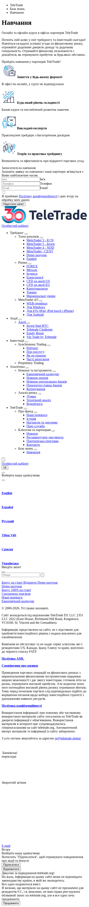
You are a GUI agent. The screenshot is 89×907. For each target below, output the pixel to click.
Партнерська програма (42, 441)
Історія (31, 418)
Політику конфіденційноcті (38, 196)
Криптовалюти (37, 288)
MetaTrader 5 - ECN (40, 240)
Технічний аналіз (38, 400)
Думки (31, 396)
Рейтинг (32, 348)
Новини (32, 433)
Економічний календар (42, 374)
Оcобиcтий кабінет (15, 225)
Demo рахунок (36, 255)
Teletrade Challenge (39, 329)
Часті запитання (37, 359)
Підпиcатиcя (11, 864)
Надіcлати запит (13, 204)
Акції (22, 322)
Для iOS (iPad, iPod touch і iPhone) (50, 311)
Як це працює (36, 355)
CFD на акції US (38, 281)
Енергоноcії (34, 277)
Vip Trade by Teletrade (41, 337)
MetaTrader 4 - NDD (40, 247)
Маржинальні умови (40, 296)
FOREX (32, 266)
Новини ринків (37, 378)
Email (44, 188)
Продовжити (11, 903)
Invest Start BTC (37, 325)
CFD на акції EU (38, 285)
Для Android (35, 314)
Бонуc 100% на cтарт (16, 590)
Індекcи (31, 273)
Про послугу (35, 352)
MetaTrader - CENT (39, 251)
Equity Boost (35, 333)
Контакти (33, 444)
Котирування (35, 389)
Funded (31, 259)
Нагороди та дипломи (42, 422)
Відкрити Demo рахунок (40, 582)
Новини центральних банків (46, 381)
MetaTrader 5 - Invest (40, 244)
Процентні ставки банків (44, 385)
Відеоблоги (34, 404)
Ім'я (42, 179)
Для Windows (35, 307)
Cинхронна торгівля (16, 593)
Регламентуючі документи (45, 437)
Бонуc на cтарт (12, 582)
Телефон (46, 183)
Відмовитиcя (11, 869)
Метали (31, 270)
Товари (31, 292)
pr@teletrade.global (68, 738)
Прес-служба (35, 426)
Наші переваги (36, 415)
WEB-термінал (36, 303)
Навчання (33, 452)
